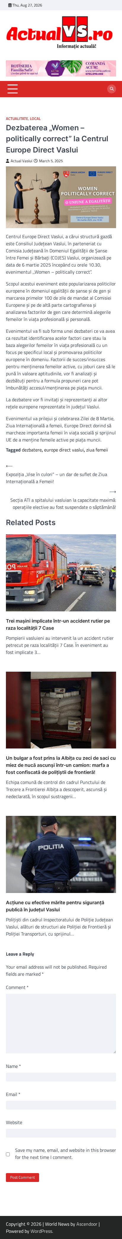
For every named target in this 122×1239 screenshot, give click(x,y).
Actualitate (17, 118)
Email (13, 1094)
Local (35, 118)
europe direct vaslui (64, 449)
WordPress (41, 1231)
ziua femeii (97, 449)
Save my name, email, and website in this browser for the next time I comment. (65, 1154)
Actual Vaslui (21, 161)
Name (13, 1066)
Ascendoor (86, 1223)
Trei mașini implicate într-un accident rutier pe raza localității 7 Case (58, 624)
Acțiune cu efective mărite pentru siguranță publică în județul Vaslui (55, 905)
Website (14, 1122)
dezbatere (32, 449)
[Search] (111, 89)
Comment (17, 987)
